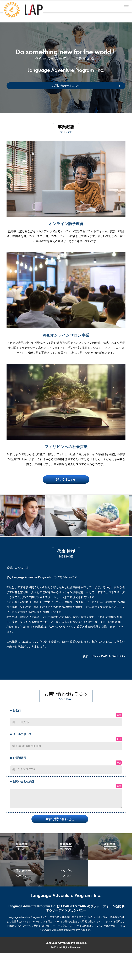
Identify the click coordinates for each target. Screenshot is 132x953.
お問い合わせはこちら (66, 85)
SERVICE (22, 846)
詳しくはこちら (66, 479)
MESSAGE (66, 846)
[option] (24, 515)
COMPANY (110, 846)
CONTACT (22, 873)
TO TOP (66, 873)
